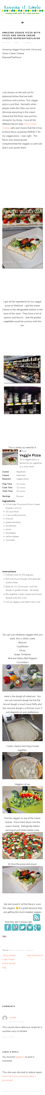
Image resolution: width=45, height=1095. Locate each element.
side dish (22, 950)
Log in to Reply (8, 1037)
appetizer (12, 950)
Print (23, 451)
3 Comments (27, 42)
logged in (20, 1056)
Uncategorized (29, 950)
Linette (12, 1017)
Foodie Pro (20, 1091)
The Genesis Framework (34, 1091)
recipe (17, 950)
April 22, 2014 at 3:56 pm (17, 1022)
